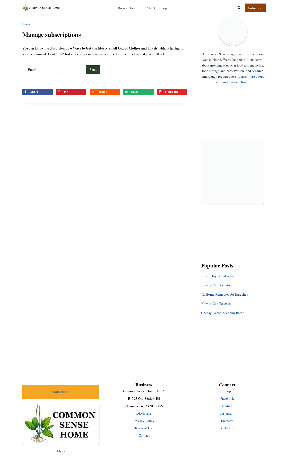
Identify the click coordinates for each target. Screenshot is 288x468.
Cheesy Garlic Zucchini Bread (222, 312)
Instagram (227, 413)
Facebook (227, 398)
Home (26, 24)
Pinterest (227, 420)
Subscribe (255, 7)
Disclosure (143, 413)
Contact (144, 435)
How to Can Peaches (216, 303)
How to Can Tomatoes (217, 285)
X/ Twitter (227, 428)
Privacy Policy (144, 420)
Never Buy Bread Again (218, 276)
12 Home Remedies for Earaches (224, 294)
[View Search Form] (239, 7)
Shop (227, 391)
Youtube (227, 405)
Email (32, 69)
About (150, 7)
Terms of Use (143, 428)
